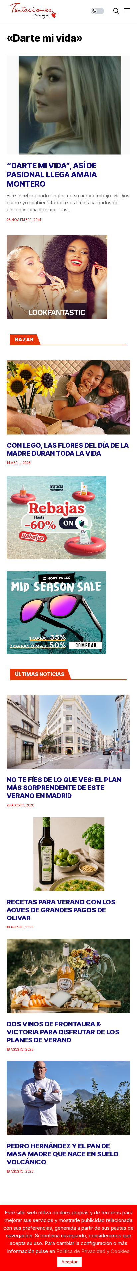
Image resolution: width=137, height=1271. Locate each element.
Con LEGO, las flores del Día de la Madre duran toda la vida (68, 449)
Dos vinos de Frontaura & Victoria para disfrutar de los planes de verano (63, 1032)
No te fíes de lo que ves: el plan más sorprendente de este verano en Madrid (64, 788)
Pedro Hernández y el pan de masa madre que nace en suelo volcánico (63, 1154)
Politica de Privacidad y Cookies (93, 1251)
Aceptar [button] (69, 1261)
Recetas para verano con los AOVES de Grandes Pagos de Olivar (61, 910)
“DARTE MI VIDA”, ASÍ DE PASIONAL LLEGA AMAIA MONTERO (52, 175)
